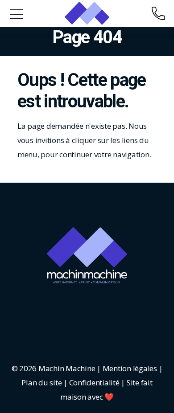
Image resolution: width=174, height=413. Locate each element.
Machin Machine (66, 368)
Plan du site (41, 382)
